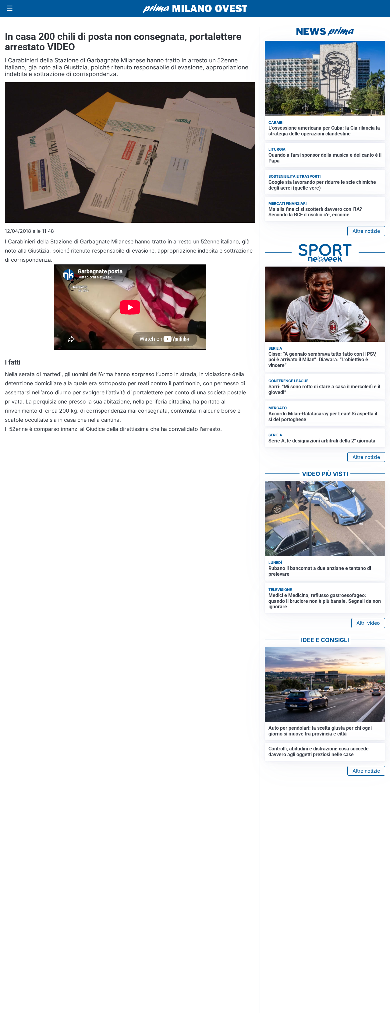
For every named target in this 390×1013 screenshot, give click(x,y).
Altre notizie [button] (366, 231)
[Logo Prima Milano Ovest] (195, 8)
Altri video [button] (368, 623)
